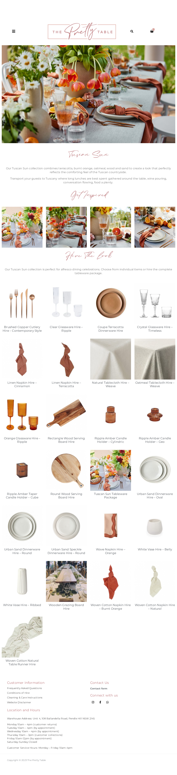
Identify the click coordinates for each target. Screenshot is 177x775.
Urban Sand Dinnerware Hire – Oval (155, 495)
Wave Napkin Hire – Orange (110, 551)
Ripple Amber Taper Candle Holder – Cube (22, 495)
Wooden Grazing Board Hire (66, 606)
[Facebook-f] (100, 702)
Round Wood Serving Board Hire (66, 495)
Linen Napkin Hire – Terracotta (66, 384)
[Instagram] (93, 702)
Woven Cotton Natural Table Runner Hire (22, 662)
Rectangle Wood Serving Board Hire (66, 440)
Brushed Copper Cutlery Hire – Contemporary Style (22, 328)
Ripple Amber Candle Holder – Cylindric (111, 440)
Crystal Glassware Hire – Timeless (155, 328)
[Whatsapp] (107, 702)
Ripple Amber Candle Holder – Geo (155, 440)
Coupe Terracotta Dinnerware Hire (111, 328)
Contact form (98, 688)
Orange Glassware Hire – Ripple (22, 440)
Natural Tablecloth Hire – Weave (110, 384)
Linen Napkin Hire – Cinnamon (22, 384)
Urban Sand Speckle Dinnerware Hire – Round (66, 551)
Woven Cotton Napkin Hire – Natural (155, 606)
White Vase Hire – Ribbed (22, 605)
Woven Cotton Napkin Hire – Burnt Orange (111, 606)
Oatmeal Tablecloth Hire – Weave (155, 384)
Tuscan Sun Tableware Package (110, 495)
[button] (30, 31)
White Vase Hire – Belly (155, 549)
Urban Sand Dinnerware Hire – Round (22, 551)
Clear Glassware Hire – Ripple (66, 328)
